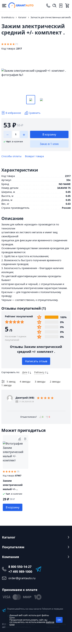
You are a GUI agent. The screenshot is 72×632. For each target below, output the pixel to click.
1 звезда (6, 385)
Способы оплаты (11, 156)
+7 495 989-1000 (20, 571)
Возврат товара (34, 156)
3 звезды (40, 381)
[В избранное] (25, 439)
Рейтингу (39, 372)
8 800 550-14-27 (19, 567)
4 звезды (25, 381)
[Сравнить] (19, 439)
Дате (24, 372)
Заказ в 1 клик (49, 144)
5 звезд (11, 381)
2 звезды (55, 381)
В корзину (49, 134)
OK (59, 619)
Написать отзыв (36, 361)
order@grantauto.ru (21, 578)
